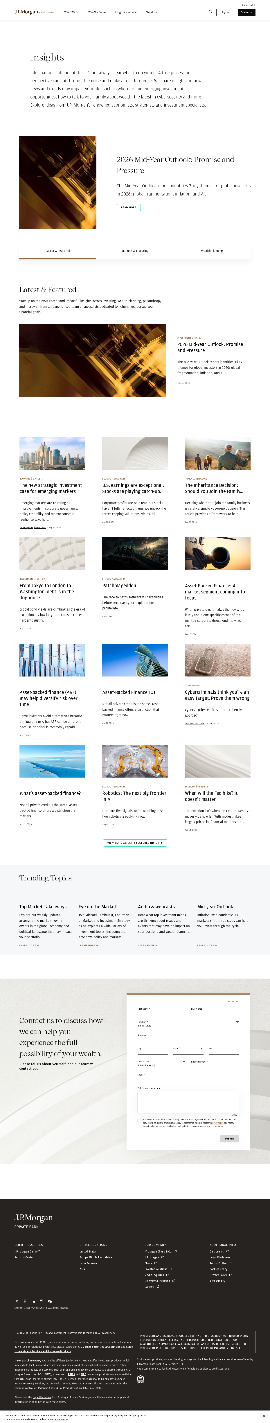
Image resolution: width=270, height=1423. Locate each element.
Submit (230, 1138)
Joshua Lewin (40, 527)
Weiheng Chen (26, 527)
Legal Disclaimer (42, 1397)
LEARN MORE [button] (22, 1333)
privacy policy (217, 1122)
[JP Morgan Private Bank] (34, 1226)
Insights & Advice (126, 12)
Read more (128, 207)
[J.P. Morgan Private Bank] (34, 12)
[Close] (264, 1416)
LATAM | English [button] (248, 5)
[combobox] (188, 1037)
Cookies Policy (218, 1269)
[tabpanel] (135, 569)
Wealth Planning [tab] (212, 251)
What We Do (71, 12)
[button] (17, 1301)
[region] (135, 1416)
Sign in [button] (225, 12)
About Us (151, 12)
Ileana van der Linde (194, 723)
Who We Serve (97, 12)
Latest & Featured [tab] (58, 251)
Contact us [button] (246, 12)
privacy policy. (62, 1419)
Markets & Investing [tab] (135, 251)
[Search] (210, 12)
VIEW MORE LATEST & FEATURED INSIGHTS (135, 842)
